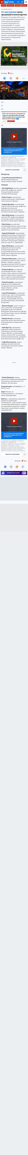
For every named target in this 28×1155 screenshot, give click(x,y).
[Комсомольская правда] (9, 2)
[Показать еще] (23, 78)
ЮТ (2, 102)
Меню (2, 2)
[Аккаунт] (26, 2)
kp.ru (11, 73)
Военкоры (17, 5)
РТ (2, 106)
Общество (5, 121)
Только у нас (10, 5)
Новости (3, 5)
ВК (2, 125)
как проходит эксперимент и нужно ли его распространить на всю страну (13, 116)
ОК (2, 109)
